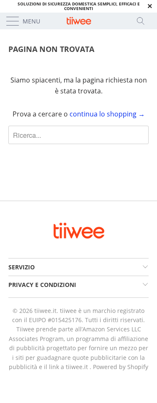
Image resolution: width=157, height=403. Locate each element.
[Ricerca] (143, 21)
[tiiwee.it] (78, 21)
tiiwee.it (45, 311)
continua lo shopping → (107, 114)
